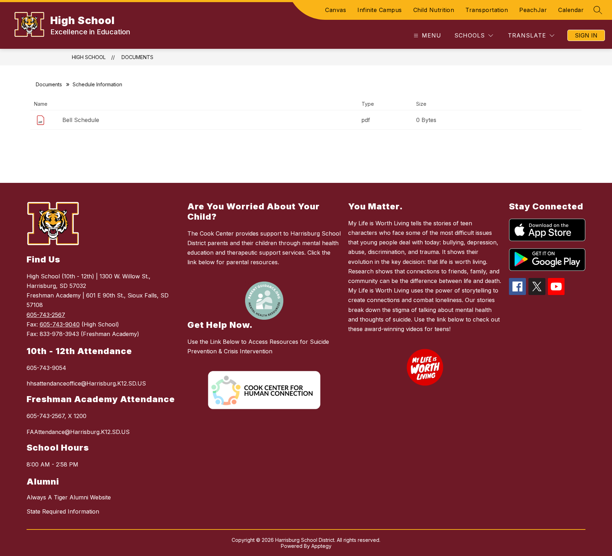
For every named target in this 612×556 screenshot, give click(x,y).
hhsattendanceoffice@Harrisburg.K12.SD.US (86, 383)
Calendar (571, 9)
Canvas (335, 9)
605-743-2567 (46, 314)
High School (89, 57)
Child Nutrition (433, 9)
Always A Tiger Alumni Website (69, 497)
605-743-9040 (60, 324)
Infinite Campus (379, 9)
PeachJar (533, 9)
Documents (137, 57)
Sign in (586, 35)
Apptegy (321, 546)
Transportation (486, 9)
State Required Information (63, 511)
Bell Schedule (80, 119)
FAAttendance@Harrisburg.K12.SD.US (78, 431)
